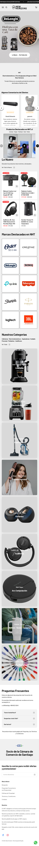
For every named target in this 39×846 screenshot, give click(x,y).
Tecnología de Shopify (18, 840)
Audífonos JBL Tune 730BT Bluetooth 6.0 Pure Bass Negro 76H (9, 221)
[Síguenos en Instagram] (7, 835)
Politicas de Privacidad (8, 793)
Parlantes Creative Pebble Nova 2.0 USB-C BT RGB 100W (27, 193)
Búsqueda (5, 785)
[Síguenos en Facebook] (3, 835)
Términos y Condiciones (9, 796)
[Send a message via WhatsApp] (35, 842)
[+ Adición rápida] (16, 186)
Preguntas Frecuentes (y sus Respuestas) (9, 789)
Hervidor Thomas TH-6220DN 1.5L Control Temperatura (27, 221)
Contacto (4, 799)
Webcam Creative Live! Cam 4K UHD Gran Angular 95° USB (9, 193)
